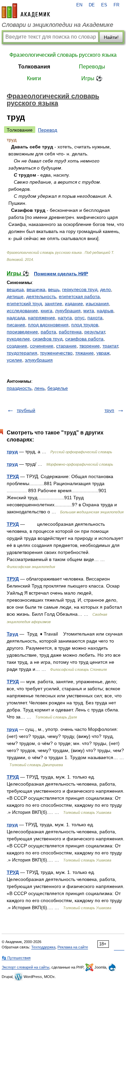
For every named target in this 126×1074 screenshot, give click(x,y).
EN (79, 5)
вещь (53, 289)
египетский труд (24, 303)
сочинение (41, 345)
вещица (15, 289)
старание (66, 345)
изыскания (97, 303)
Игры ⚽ (91, 78)
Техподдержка (43, 947)
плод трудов (84, 324)
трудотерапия (22, 353)
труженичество (56, 353)
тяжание (84, 353)
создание (17, 345)
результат (94, 331)
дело (105, 289)
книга (46, 310)
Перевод (47, 130)
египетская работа (79, 296)
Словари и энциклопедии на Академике (57, 24)
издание (74, 303)
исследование (22, 310)
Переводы (92, 66)
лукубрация (68, 310)
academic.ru (26, 10)
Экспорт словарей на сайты (25, 967)
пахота (94, 317)
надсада (16, 317)
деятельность (41, 296)
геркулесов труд (79, 289)
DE (92, 5)
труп (109, 410)
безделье (57, 388)
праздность (19, 388)
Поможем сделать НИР (61, 273)
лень (39, 388)
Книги (34, 78)
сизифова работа (84, 338)
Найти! (111, 37)
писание (16, 324)
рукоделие (18, 338)
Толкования (34, 66)
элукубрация (39, 360)
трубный (26, 410)
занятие (53, 303)
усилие (14, 360)
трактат (110, 345)
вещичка (36, 289)
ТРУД (13, 476)
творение (89, 345)
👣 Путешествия (16, 958)
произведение (22, 331)
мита (88, 310)
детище (15, 296)
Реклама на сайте (72, 947)
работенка (70, 331)
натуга (65, 317)
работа (48, 331)
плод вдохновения (48, 324)
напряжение (41, 317)
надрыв (105, 310)
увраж (103, 353)
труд (12, 451)
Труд (12, 634)
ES (104, 5)
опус (80, 317)
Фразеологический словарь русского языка (63, 55)
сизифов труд (47, 338)
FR (116, 5)
